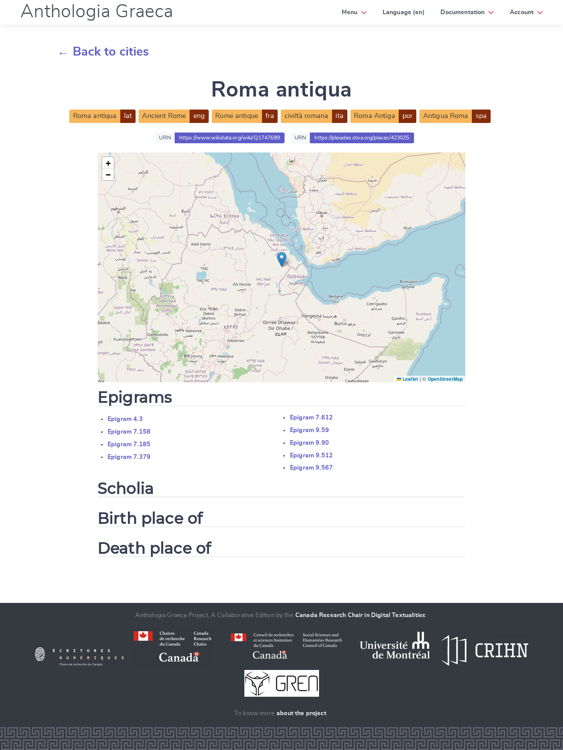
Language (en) (404, 12)
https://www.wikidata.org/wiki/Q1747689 (229, 138)
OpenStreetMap (445, 378)
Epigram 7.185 (129, 444)
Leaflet (409, 378)
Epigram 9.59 (309, 430)
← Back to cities (103, 52)
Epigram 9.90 (309, 443)
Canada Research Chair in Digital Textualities (360, 615)
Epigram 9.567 (311, 468)
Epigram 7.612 (311, 417)
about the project (301, 713)
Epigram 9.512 (311, 455)
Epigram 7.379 (129, 457)
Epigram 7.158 (129, 432)
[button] (281, 259)
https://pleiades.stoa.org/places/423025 (361, 138)
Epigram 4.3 (125, 419)
